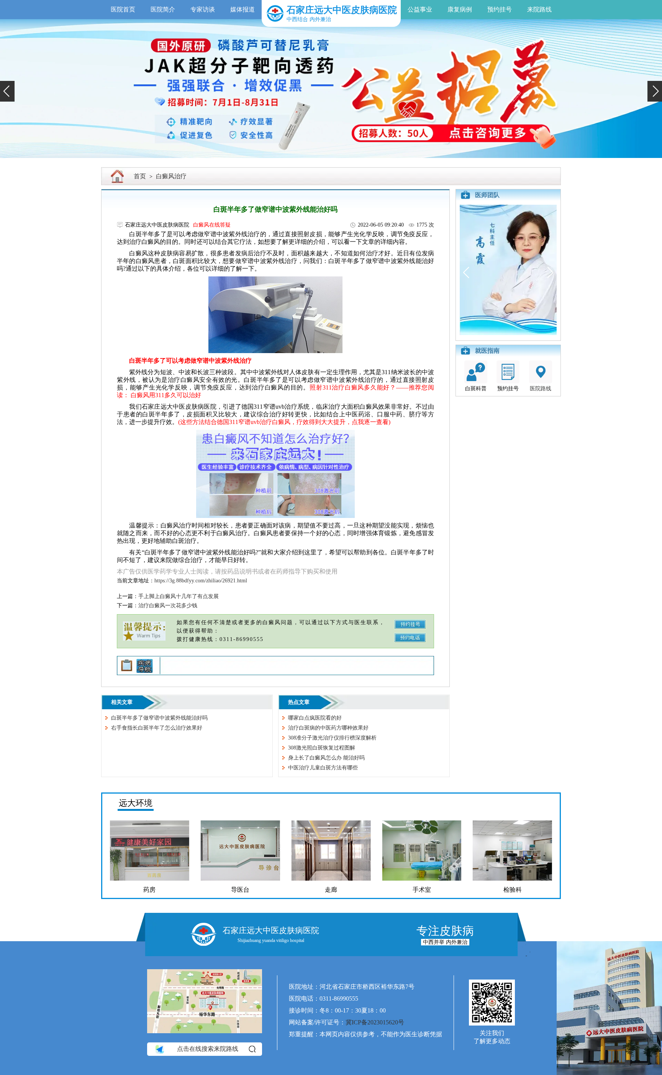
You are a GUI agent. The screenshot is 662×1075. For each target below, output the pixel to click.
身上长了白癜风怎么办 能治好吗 (326, 758)
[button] (7, 91)
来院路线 (539, 9)
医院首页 (123, 9)
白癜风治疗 (171, 176)
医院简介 (163, 9)
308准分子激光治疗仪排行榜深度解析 (332, 738)
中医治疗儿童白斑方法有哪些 (323, 768)
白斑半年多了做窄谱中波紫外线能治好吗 (159, 718)
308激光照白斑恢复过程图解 (321, 748)
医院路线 (540, 388)
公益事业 (420, 9)
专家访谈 (202, 9)
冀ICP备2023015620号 (375, 1022)
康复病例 (459, 9)
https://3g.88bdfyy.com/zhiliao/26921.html (200, 581)
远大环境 (135, 803)
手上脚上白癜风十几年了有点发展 (178, 596)
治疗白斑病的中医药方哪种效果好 (328, 728)
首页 (140, 176)
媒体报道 (242, 9)
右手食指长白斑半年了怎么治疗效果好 (156, 728)
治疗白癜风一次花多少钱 (167, 605)
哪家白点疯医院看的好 (315, 718)
